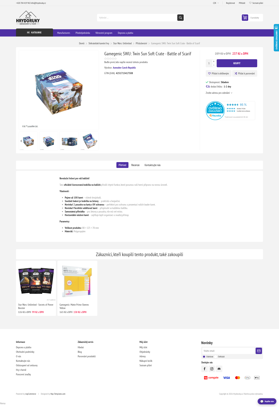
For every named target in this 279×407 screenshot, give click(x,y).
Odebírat (209, 356)
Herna (2, 403)
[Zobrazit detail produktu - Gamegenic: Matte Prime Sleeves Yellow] (77, 281)
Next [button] (96, 141)
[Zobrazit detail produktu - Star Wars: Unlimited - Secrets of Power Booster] (36, 281)
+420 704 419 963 (23, 2)
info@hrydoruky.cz (38, 2)
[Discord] (219, 369)
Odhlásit (221, 356)
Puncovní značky (23, 374)
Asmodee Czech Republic (124, 67)
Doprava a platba (23, 347)
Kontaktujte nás (153, 165)
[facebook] (204, 369)
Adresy (143, 356)
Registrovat (230, 2)
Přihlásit (242, 2)
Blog (80, 351)
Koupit (236, 63)
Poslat (259, 351)
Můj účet (143, 347)
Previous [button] (21, 141)
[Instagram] (212, 369)
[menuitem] (47, 347)
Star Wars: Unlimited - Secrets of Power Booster (35, 306)
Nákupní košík (146, 360)
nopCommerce (30, 393)
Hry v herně (21, 369)
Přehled (122, 165)
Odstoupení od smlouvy (26, 365)
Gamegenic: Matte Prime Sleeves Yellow (74, 306)
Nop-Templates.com (58, 393)
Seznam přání (146, 365)
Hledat (180, 17)
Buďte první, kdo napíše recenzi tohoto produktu (126, 62)
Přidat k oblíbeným (220, 73)
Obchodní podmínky (25, 351)
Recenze (135, 165)
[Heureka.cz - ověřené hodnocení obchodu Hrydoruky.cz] (230, 119)
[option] (28, 141)
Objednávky (145, 351)
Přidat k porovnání (246, 73)
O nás (18, 356)
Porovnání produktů (87, 356)
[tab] (122, 165)
